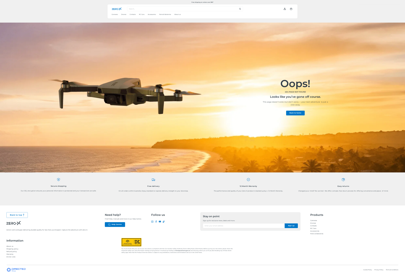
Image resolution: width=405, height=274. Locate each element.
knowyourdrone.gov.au (182, 250)
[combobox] (185, 9)
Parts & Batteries (316, 234)
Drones (313, 223)
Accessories (314, 231)
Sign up (291, 226)
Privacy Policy (378, 270)
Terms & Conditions (392, 270)
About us (9, 246)
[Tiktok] (164, 221)
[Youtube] (160, 221)
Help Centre (117, 224)
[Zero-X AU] (117, 9)
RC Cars (313, 228)
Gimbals (313, 226)
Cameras (313, 220)
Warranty (9, 254)
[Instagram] (152, 221)
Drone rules (10, 257)
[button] (291, 9)
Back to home (295, 113)
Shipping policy (12, 249)
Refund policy (11, 251)
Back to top (16, 215)
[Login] (284, 9)
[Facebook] (156, 221)
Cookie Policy (367, 270)
